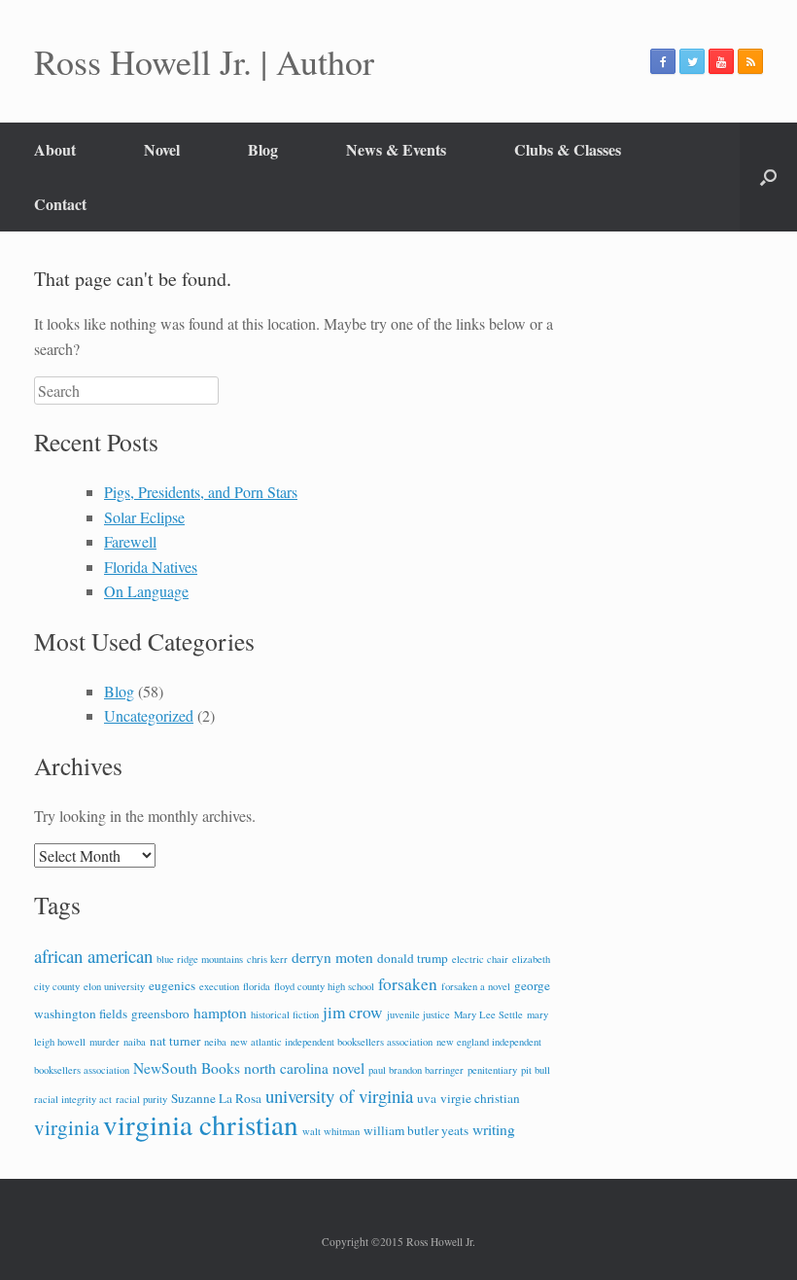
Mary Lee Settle (488, 1014)
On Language (146, 591)
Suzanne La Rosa (216, 1098)
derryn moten (332, 957)
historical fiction (285, 1014)
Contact (60, 204)
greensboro (160, 1013)
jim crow (353, 1012)
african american (93, 955)
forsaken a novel (475, 986)
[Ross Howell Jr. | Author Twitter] (692, 61)
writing (493, 1129)
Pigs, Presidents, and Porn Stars (200, 491)
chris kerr (267, 959)
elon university (114, 986)
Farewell (130, 541)
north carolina (286, 1068)
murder (104, 1042)
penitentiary (492, 1070)
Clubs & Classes (567, 149)
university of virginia (339, 1096)
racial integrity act (73, 1099)
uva (426, 1098)
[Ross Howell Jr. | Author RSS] (750, 61)
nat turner (175, 1040)
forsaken (407, 984)
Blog (263, 149)
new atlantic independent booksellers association (331, 1042)
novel (348, 1068)
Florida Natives (150, 566)
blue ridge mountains (199, 959)
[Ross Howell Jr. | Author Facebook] (663, 61)
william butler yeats (416, 1130)
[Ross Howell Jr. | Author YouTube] (721, 61)
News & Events (396, 149)
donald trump (412, 958)
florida (256, 986)
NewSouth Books (186, 1068)
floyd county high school (324, 986)
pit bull (535, 1070)
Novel (162, 149)
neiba (215, 1042)
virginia (66, 1127)
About (55, 149)
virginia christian (200, 1124)
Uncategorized (148, 715)
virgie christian (480, 1098)
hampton (220, 1012)
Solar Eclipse (144, 517)
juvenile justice (418, 1014)
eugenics (172, 985)
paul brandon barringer (416, 1070)
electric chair (480, 959)
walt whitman (331, 1131)
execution (219, 986)
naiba (134, 1042)
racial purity (141, 1099)
